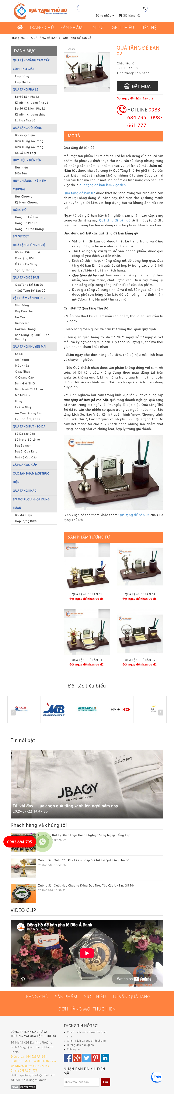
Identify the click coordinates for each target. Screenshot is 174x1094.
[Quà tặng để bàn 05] (140, 632)
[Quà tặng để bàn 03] (140, 566)
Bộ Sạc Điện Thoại (27, 252)
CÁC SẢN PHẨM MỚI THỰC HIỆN (31, 478)
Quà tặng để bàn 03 (140, 594)
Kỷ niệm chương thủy (30, 114)
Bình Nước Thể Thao (29, 389)
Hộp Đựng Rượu (26, 521)
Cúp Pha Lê (23, 82)
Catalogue (73, 1049)
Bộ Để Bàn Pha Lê (27, 97)
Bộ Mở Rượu (23, 515)
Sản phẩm (71, 27)
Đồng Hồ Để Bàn (26, 217)
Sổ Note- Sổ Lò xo (27, 439)
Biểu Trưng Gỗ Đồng (29, 141)
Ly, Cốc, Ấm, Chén (27, 419)
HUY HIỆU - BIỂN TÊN (27, 160)
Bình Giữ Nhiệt (25, 383)
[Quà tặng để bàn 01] (87, 566)
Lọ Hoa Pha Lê (25, 120)
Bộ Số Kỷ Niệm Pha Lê (30, 108)
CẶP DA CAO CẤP (25, 465)
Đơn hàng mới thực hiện (87, 1009)
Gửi (105, 1082)
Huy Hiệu (21, 167)
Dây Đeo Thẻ (24, 311)
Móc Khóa (22, 365)
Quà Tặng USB (25, 258)
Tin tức (97, 27)
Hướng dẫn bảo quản (80, 1045)
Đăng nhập (103, 15)
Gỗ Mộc (20, 317)
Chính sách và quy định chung (86, 1041)
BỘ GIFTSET (21, 236)
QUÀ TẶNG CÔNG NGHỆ (29, 245)
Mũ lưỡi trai (23, 395)
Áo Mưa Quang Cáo (28, 413)
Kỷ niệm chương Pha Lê (31, 102)
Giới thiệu (123, 27)
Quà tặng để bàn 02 (80, 193)
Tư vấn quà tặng (131, 997)
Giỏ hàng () (131, 15)
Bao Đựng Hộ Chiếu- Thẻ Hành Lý (32, 337)
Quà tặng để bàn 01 (87, 594)
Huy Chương (24, 196)
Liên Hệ (149, 27)
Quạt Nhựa (22, 371)
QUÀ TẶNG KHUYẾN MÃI (29, 346)
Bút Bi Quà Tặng (26, 451)
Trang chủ (41, 27)
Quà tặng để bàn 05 (140, 660)
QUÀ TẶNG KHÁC (24, 491)
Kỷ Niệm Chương (27, 202)
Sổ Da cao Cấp (25, 434)
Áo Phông (22, 360)
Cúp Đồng (22, 76)
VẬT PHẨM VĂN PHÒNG (29, 298)
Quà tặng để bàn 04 (134, 515)
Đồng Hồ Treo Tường (29, 229)
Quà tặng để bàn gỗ (115, 220)
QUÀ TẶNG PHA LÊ (25, 89)
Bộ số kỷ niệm (25, 135)
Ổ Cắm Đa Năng (26, 264)
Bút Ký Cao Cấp (26, 457)
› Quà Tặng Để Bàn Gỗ (30, 290)
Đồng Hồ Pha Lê (26, 223)
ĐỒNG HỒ (20, 210)
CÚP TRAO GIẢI (23, 69)
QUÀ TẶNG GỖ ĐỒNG (27, 128)
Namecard (22, 323)
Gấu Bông (22, 305)
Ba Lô (19, 354)
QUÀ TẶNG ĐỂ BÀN (26, 277)
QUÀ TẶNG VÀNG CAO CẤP (31, 60)
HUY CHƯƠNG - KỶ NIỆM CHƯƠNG (29, 185)
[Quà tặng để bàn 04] (87, 632)
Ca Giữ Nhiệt (24, 407)
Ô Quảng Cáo (24, 377)
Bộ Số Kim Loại (25, 153)
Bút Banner (23, 445)
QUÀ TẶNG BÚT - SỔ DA (29, 426)
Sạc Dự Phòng (25, 270)
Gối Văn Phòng (25, 329)
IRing (18, 401)
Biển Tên (21, 173)
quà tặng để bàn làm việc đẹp (103, 185)
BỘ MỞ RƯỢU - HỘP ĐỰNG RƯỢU (31, 504)
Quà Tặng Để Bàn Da (29, 285)
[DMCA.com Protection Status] (23, 1087)
